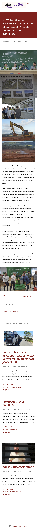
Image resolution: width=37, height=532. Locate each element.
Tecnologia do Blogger (19, 526)
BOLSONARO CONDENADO (18, 467)
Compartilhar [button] (26, 296)
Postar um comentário (10, 311)
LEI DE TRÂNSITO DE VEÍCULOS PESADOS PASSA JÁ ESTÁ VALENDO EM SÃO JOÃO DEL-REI (18, 357)
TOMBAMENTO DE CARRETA (13, 403)
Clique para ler (8, 390)
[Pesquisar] (28, 3)
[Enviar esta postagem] (3, 296)
